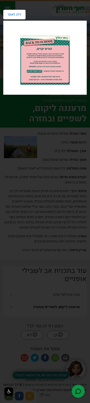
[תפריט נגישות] (8, 391)
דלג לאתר (12, 13)
